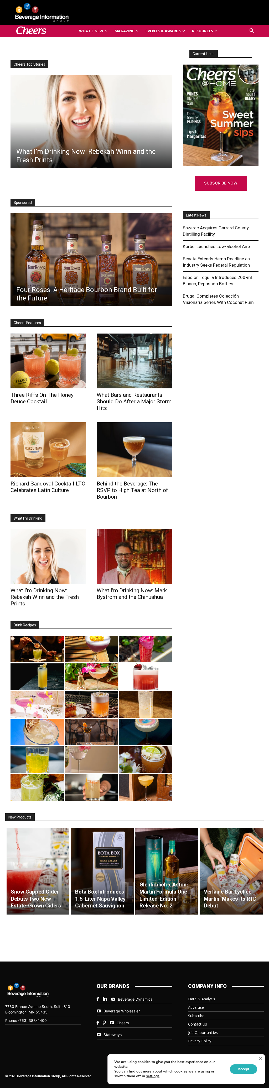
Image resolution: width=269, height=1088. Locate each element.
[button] (252, 31)
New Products (20, 817)
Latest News (196, 215)
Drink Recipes (25, 625)
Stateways (113, 1034)
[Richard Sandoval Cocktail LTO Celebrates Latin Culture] (48, 449)
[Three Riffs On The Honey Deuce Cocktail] (48, 361)
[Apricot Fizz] (91, 704)
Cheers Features (27, 323)
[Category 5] (145, 649)
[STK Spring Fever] (145, 759)
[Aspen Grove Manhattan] (91, 732)
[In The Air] (145, 704)
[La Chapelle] (37, 649)
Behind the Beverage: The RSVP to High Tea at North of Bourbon (132, 490)
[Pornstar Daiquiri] (145, 787)
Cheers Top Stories (29, 64)
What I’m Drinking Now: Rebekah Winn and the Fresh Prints (45, 597)
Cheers (123, 1023)
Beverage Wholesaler (122, 1011)
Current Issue (204, 54)
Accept (243, 1068)
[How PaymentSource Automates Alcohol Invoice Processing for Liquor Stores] (91, 259)
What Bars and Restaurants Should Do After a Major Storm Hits (134, 401)
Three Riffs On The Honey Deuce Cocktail (42, 398)
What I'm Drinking (28, 518)
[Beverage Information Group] (50, 12)
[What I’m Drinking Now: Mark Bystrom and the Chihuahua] (134, 556)
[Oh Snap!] (37, 787)
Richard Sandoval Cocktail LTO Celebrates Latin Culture (48, 486)
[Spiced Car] (91, 787)
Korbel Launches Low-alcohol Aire (216, 246)
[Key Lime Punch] (37, 732)
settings (152, 1076)
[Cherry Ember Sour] (145, 676)
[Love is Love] (145, 732)
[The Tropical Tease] (91, 676)
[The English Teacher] (37, 704)
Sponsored (23, 202)
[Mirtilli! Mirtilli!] (91, 649)
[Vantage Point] (37, 676)
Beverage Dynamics (135, 999)
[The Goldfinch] (37, 759)
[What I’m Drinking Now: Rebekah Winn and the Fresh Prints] (91, 121)
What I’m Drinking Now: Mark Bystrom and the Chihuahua (132, 593)
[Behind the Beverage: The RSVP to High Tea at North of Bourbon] (134, 449)
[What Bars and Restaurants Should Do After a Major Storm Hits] (134, 361)
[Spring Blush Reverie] (91, 759)
